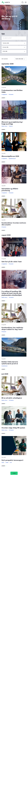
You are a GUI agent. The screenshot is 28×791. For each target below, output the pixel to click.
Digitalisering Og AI (12, 158)
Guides (7, 462)
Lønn (11, 462)
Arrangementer (4, 94)
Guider (3, 462)
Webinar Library (4, 126)
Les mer (4, 98)
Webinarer (11, 126)
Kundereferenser (4, 366)
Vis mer (14, 473)
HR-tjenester (11, 94)
